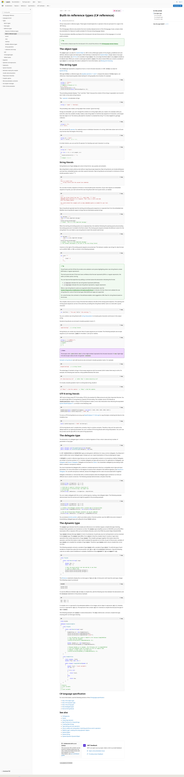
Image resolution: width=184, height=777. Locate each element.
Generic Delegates (73, 462)
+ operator (65, 98)
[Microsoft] (3, 2)
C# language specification (97, 697)
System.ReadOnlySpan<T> (67, 403)
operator (72, 129)
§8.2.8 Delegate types (68, 706)
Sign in (180, 2)
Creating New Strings (68, 724)
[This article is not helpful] (168, 24)
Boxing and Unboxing (107, 61)
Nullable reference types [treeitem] (11, 44)
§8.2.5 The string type (68, 704)
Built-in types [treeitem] (7, 23)
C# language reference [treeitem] (8, 15)
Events (95, 462)
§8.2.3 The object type (68, 700)
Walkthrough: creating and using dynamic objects (75, 730)
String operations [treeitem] (9, 47)
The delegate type (158, 17)
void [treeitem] (5, 52)
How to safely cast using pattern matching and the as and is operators (81, 728)
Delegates (62, 462)
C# (69, 10)
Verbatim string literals (66, 360)
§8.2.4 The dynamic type (68, 702)
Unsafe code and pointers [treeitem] (9, 73)
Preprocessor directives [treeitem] (8, 75)
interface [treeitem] (7, 41)
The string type (157, 15)
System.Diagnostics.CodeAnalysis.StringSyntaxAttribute (77, 290)
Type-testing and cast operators (71, 726)
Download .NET (177, 5)
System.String (63, 71)
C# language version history (110, 44)
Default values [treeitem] (7, 57)
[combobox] (16, 12)
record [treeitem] (6, 36)
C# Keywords (66, 716)
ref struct (75, 57)
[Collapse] (30, 9)
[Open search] (176, 2)
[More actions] (123, 11)
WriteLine (64, 578)
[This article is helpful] (166, 24)
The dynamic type (158, 19)
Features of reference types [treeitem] (11, 31)
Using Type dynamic (67, 720)
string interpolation (87, 316)
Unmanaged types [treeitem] (8, 54)
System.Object (80, 53)
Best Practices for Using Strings (71, 722)
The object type (158, 13)
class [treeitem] (6, 39)
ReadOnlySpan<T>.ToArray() (91, 415)
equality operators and (89, 74)
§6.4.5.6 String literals (68, 709)
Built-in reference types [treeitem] (11, 33)
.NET (65, 10)
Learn (61, 10)
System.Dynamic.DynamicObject (71, 736)
